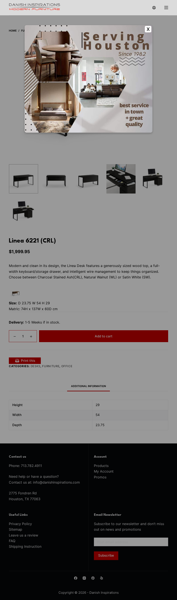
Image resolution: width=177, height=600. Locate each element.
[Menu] (166, 8)
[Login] (154, 7)
